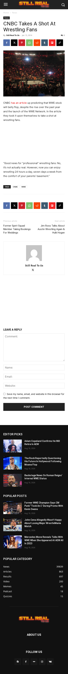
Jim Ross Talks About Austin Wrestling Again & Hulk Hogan (51, 229)
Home (6, 12)
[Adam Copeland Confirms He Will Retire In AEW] (12, 446)
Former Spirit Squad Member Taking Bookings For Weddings (17, 229)
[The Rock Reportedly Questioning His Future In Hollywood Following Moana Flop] (12, 463)
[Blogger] (18, 662)
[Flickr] (34, 662)
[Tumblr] (44, 42)
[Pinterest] (21, 42)
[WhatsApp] (29, 42)
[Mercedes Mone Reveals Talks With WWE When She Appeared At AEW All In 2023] (12, 542)
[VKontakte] (50, 662)
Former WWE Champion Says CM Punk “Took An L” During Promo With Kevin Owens (43, 505)
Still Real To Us (12, 35)
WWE (23, 186)
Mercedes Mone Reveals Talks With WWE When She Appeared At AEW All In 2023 (43, 540)
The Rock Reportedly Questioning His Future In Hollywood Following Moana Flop (42, 461)
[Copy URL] (59, 42)
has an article (19, 102)
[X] (14, 42)
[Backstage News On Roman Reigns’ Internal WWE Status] (12, 480)
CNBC (15, 186)
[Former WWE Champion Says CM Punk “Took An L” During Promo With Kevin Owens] (12, 507)
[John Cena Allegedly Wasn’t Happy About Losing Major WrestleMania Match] (12, 524)
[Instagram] (42, 662)
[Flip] (52, 42)
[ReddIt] (37, 42)
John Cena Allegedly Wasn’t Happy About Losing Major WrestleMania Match (43, 523)
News (14, 12)
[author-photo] (34, 261)
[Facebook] (6, 42)
